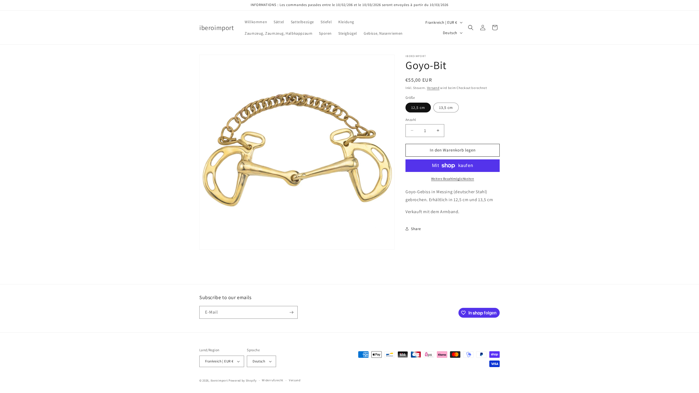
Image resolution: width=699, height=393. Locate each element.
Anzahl (410, 119)
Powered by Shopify (243, 380)
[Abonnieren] (291, 312)
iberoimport (219, 380)
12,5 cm (418, 107)
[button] (471, 28)
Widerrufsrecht (272, 380)
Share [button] (416, 228)
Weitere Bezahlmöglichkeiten (452, 179)
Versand (433, 88)
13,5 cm (446, 107)
